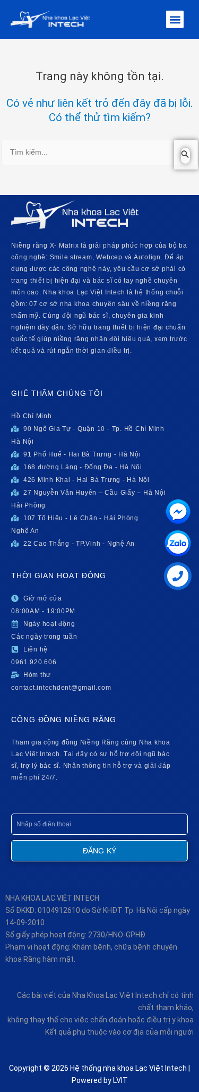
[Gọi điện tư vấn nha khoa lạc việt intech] (178, 576)
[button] (175, 19)
